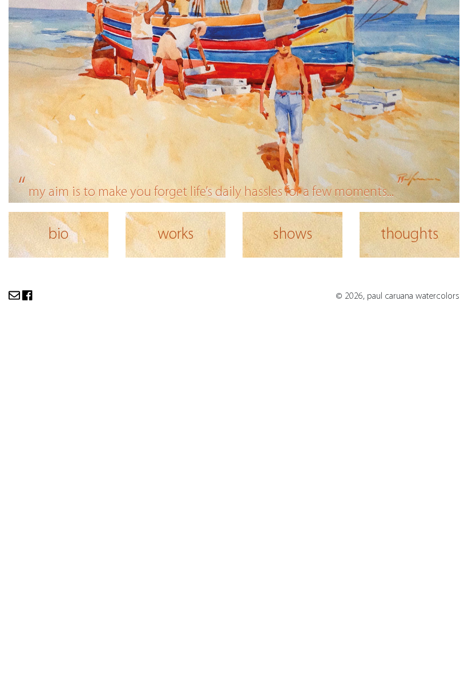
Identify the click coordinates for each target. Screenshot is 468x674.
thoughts (409, 235)
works (175, 235)
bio (58, 235)
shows (292, 235)
